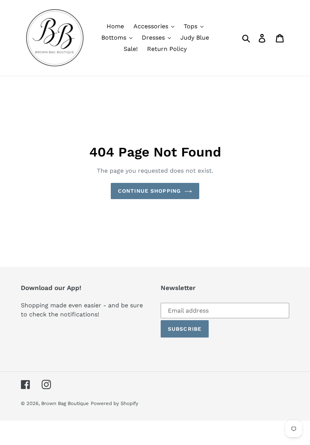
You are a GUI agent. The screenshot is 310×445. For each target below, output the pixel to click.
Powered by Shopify (114, 403)
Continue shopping (149, 191)
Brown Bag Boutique (65, 403)
